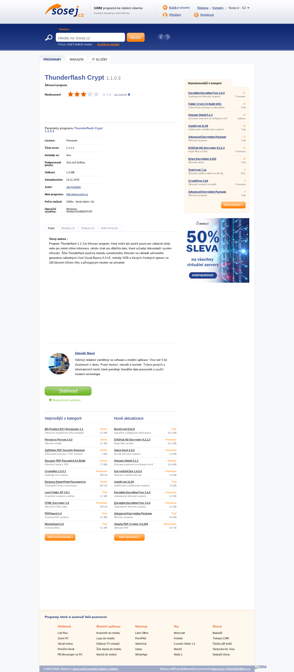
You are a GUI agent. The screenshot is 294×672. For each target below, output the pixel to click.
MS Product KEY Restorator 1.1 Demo (64, 430)
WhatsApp (141, 654)
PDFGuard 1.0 (53, 513)
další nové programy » (60, 537)
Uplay (138, 649)
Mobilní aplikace (108, 626)
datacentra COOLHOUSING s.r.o (230, 668)
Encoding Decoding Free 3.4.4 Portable (132, 504)
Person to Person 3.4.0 (59, 439)
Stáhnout (68, 391)
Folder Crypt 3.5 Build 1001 (204, 104)
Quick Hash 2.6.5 (124, 450)
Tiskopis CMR (221, 638)
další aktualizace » (129, 537)
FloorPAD (140, 638)
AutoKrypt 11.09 (124, 481)
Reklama (202, 7)
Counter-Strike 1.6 (184, 643)
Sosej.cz (64, 29)
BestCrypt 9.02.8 (124, 429)
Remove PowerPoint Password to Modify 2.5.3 (65, 483)
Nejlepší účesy (221, 654)
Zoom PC (63, 638)
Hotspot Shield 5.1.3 (126, 460)
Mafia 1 (178, 654)
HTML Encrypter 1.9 (57, 502)
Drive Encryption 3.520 (202, 158)
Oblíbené (64, 626)
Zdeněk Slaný (85, 353)
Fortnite (178, 638)
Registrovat (207, 14)
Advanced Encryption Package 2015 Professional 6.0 (133, 515)
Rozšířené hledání (108, 44)
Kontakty (218, 7)
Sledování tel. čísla (224, 649)
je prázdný (179, 7)
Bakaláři (217, 633)
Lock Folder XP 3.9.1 (57, 492)
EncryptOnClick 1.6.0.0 (128, 471)
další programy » (233, 204)
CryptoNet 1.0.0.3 (55, 471)
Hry (176, 626)
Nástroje (141, 626)
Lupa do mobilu (105, 638)
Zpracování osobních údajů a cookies (95, 668)
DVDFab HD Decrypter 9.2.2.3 (132, 439)
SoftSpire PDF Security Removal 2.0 (65, 451)
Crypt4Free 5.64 (198, 180)
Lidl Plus (63, 633)
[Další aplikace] (167, 37)
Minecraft (179, 633)
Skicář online (65, 643)
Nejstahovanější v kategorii (204, 83)
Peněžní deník (66, 649)
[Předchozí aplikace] (161, 37)
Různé (217, 626)
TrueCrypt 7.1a (197, 169)
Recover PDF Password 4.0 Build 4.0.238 (65, 462)
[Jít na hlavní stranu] (64, 15)
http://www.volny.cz (77, 194)
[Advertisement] (112, 110)
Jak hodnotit (120, 94)
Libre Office (142, 633)
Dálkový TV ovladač (108, 643)
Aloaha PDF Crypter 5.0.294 (131, 524)
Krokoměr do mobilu (108, 633)
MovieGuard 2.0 (54, 524)
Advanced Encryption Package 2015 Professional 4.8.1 (207, 193)
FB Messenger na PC (70, 654)
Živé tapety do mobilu (108, 649)
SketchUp (141, 643)
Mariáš (178, 649)
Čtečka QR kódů (222, 643)
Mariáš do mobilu (106, 654)
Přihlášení (175, 14)
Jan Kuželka (73, 187)
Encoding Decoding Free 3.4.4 (132, 492)
